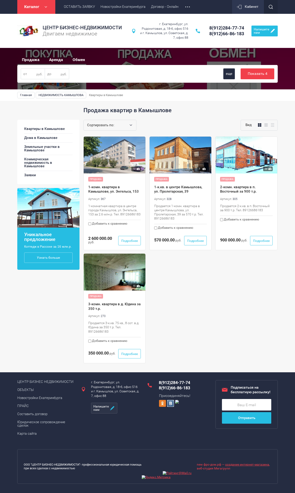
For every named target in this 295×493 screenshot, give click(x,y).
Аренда (56, 59)
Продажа (30, 59)
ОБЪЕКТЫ (25, 390)
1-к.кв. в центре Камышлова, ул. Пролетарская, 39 (178, 189)
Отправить (246, 418)
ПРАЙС (23, 406)
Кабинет (251, 7)
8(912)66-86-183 (226, 33)
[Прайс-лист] (272, 125)
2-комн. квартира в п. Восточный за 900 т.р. (238, 189)
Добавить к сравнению (109, 223)
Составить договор (32, 414)
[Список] (266, 125)
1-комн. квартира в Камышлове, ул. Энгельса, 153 (113, 189)
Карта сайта (27, 433)
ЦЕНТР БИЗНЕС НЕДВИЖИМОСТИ (45, 382)
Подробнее (129, 241)
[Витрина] (260, 125)
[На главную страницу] (28, 31)
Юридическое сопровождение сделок (41, 424)
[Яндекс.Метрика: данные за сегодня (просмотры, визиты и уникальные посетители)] (156, 477)
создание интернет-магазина (247, 464)
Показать (257, 73)
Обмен (79, 59)
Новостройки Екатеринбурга (39, 398)
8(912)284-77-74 (226, 28)
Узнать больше (48, 257)
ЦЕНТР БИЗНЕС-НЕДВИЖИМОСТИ (82, 27)
